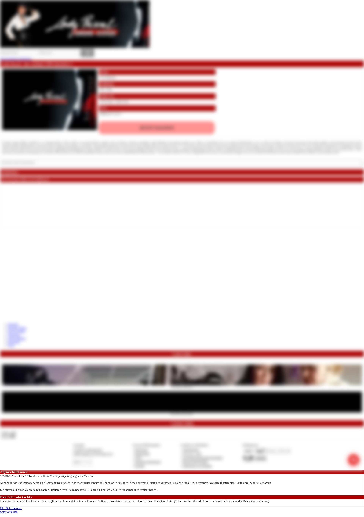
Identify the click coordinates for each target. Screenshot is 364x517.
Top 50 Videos (16, 331)
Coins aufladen (17, 338)
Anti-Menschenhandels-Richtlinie (203, 457)
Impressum (141, 449)
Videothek (14, 335)
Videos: (8, 432)
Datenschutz (142, 453)
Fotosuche (14, 341)
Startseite (13, 324)
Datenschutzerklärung (256, 501)
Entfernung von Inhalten (197, 466)
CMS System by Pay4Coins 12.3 (93, 453)
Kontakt (139, 466)
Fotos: (8, 436)
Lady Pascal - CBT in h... (182, 386)
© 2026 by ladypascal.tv (87, 449)
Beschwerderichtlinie (195, 461)
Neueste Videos (17, 328)
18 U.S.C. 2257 (192, 453)
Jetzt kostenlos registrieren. (16, 58)
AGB (138, 457)
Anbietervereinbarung (148, 461)
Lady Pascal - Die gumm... (182, 413)
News (11, 345)
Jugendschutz (191, 449)
